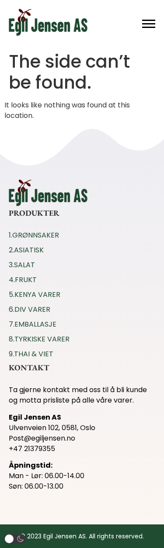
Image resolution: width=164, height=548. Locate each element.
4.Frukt (23, 280)
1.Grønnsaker (34, 235)
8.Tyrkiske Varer (39, 339)
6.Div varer (29, 309)
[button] (15, 539)
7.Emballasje (32, 324)
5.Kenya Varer (34, 295)
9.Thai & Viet (31, 354)
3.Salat (22, 265)
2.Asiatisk (26, 250)
